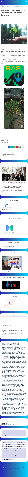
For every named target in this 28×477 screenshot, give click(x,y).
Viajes (22, 409)
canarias (21, 355)
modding (23, 393)
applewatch (9, 352)
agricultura (20, 348)
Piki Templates (23, 467)
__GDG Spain (6, 448)
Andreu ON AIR (5, 351)
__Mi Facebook (6, 459)
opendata (18, 395)
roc (10, 403)
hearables (10, 379)
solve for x (23, 404)
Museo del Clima (12, 394)
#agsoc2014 (15, 347)
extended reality (5, 365)
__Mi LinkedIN (6, 457)
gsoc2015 (9, 378)
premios (19, 399)
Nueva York (4, 395)
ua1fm (18, 409)
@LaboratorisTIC (5, 346)
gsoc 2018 (20, 375)
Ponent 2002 (9, 399)
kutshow (4, 385)
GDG (24, 366)
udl (20, 409)
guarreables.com (15, 378)
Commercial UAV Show (17, 360)
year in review (13, 413)
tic (16, 408)
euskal (14, 363)
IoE (2, 384)
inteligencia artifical (6, 381)
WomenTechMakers (6, 412)
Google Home (11, 372)
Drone (7, 362)
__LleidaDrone (18, 446)
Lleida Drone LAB (19, 388)
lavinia (3, 386)
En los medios (6, 453)
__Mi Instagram (18, 457)
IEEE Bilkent (6, 380)
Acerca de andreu (6, 450)
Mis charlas (17, 453)
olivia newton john (11, 395)
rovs (12, 403)
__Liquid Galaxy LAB (7, 444)
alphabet (18, 349)
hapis (4, 379)
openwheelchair (5, 397)
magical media (5, 392)
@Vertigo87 (12, 346)
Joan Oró (13, 384)
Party (7, 398)
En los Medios (6, 433)
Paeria (20, 397)
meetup (14, 392)
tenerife (4, 408)
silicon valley (13, 404)
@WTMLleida (5, 347)
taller (6, 407)
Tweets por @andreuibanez (8, 246)
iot (4, 384)
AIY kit (6, 349)
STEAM (16, 406)
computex (10, 361)
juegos (21, 384)
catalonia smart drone (7, 357)
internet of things (21, 383)
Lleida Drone (12, 388)
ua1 (15, 409)
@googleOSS (14, 344)
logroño (17, 390)
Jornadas (17, 384)
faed (11, 365)
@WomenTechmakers (20, 346)
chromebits (22, 358)
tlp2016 (3, 409)
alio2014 (10, 349)
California (8, 355)
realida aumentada (16, 401)
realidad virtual (11, 402)
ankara (20, 351)
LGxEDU (14, 386)
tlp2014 (19, 408)
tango (9, 407)
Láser (20, 385)
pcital (10, 398)
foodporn (4, 366)
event (17, 363)
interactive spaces (15, 381)
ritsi (5, 403)
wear (7, 411)
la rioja (7, 385)
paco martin (15, 397)
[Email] (19, 147)
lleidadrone (4, 389)
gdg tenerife (12, 369)
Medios (10, 392)
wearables (10, 411)
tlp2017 (6, 409)
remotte (16, 402)
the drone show (9, 408)
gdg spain (21, 367)
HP (17, 379)
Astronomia (12, 353)
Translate (11, 424)
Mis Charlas (17, 433)
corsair (19, 361)
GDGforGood (18, 369)
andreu (16, 430)
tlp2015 (22, 408)
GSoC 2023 (21, 376)
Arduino (17, 352)
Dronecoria (11, 362)
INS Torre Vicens (19, 380)
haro (7, 379)
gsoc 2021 (11, 376)
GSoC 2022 (16, 376)
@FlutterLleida (17, 343)
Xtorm (8, 413)
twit (14, 409)
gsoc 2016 (10, 375)
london (20, 390)
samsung (15, 403)
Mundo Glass (5, 394)
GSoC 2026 (4, 378)
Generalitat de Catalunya (11, 370)
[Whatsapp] (14, 147)
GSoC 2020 (6, 376)
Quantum (7, 401)
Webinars (15, 411)
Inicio (2, 6)
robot (7, 403)
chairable (8, 358)
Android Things (15, 351)
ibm (23, 379)
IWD (6, 384)
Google (23, 370)
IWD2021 (9, 384)
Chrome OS (16, 358)
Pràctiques (14, 399)
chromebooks (5, 360)
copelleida (15, 361)
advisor (12, 348)
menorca (19, 392)
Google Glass (5, 372)
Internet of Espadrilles (12, 383)
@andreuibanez (10, 343)
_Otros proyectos (19, 442)
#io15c (23, 347)
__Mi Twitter (18, 455)
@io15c (18, 344)
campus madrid (14, 355)
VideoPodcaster (18, 435)
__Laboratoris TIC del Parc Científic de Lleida (20, 444)
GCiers (21, 366)
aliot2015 (14, 349)
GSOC (6, 375)
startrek (9, 406)
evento (21, 363)
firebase (17, 365)
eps (23, 362)
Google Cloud (13, 371)
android (10, 351)
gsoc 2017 (15, 375)
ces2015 (3, 358)
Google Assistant (6, 371)
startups (13, 406)
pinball (18, 398)
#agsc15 (10, 347)
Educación (19, 362)
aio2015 (3, 349)
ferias (13, 365)
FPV (7, 366)
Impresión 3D (12, 380)
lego (6, 386)
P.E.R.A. (11, 397)
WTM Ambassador (20, 412)
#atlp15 (19, 347)
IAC (21, 379)
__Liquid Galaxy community (8, 446)
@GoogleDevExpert (6, 344)
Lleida (8, 388)
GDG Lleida (16, 367)
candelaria (4, 356)
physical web (14, 398)
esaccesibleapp (9, 363)
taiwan (3, 407)
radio (11, 401)
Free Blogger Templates (14, 468)
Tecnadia (13, 407)
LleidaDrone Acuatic (11, 389)
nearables (22, 394)
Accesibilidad (7, 348)
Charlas (12, 358)
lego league (10, 386)
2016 (3, 348)
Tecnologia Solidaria (19, 407)
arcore (13, 352)
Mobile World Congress (16, 393)
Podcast (4, 399)
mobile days (8, 393)
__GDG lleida (18, 448)
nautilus (17, 394)
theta (14, 408)
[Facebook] (9, 147)
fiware (20, 365)
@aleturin (4, 343)
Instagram (5, 435)
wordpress (13, 412)
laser (18, 385)
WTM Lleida (4, 413)
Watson (3, 411)
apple (5, 352)
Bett (18, 353)
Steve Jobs (20, 406)
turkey (10, 409)
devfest (3, 362)
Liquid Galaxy (19, 386)
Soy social (5, 455)
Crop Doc (23, 361)
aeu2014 (16, 348)
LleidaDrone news (11, 390)
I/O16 (19, 379)
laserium (24, 385)
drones (15, 362)
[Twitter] (11, 147)
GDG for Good (5, 367)
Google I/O (17, 372)
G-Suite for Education (13, 366)
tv (12, 409)
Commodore (5, 361)
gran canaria (13, 374)
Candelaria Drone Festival (13, 356)
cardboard (21, 356)
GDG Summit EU (5, 369)
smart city (18, 404)
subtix (24, 406)
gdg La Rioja (11, 367)
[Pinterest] (17, 147)
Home (4, 442)
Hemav (14, 379)
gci (19, 366)
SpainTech (4, 406)
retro (20, 402)
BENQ (16, 353)
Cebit (24, 357)
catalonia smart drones (17, 357)
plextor (22, 398)
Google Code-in (20, 371)
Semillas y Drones (6, 404)
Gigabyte (19, 370)
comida (10, 360)
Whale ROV (20, 411)
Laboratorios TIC (13, 385)
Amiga (24, 349)
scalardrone (20, 403)
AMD (22, 349)
